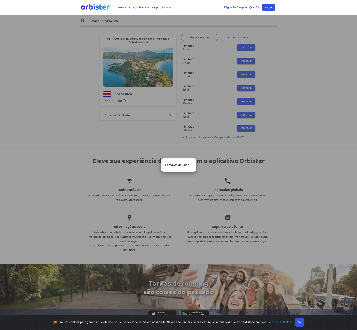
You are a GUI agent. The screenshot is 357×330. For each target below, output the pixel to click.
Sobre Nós (168, 7)
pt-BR (254, 7)
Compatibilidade (139, 7)
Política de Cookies (280, 322)
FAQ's (155, 7)
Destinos (121, 7)
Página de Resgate (235, 7)
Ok (299, 322)
